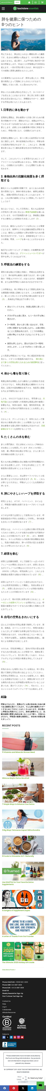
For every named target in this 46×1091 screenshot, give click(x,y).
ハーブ (19, 239)
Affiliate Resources (9, 1012)
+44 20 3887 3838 (17, 988)
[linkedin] (11, 1037)
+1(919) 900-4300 (21, 982)
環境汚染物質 (31, 212)
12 (32, 592)
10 (39, 574)
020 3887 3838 (16, 985)
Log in (4, 1007)
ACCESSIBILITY (23, 1082)
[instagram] (18, 1037)
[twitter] (7, 1037)
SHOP (17, 2)
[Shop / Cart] (42, 2)
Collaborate (6, 1010)
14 (26, 685)
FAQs (4, 1004)
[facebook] (3, 1037)
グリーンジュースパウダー (31, 253)
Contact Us (6, 1001)
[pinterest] (14, 1037)
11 (3, 588)
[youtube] (22, 1037)
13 (3, 661)
